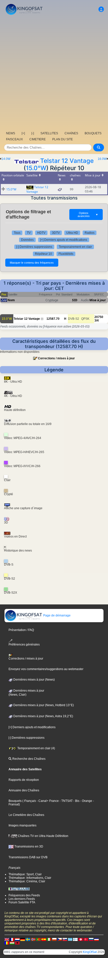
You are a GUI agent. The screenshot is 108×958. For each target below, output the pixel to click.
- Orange (85, 801)
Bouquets (15, 801)
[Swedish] (28, 939)
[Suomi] (75, 939)
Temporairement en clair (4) (36, 748)
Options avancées (88, 214)
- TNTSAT (66, 801)
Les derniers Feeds (22, 899)
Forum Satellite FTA (22, 902)
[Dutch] (17, 939)
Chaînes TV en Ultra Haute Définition (42, 836)
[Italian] (49, 939)
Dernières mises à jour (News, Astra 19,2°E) (43, 716)
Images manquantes (22, 825)
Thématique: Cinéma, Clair (27, 881)
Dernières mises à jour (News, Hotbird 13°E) (43, 705)
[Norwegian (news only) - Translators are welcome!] (33, 939)
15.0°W (36, 168)
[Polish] (54, 939)
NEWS (10, 133)
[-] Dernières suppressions (34, 247)
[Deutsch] (22, 939)
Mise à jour (97, 300)
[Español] (43, 939)
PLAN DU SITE (62, 139)
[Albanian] (17, 942)
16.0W (102, 159)
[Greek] (70, 939)
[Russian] (91, 939)
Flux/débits (66, 254)
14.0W (6, 159)
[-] (32, 133)
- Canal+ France (47, 801)
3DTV (56, 233)
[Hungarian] (12, 942)
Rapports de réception (24, 780)
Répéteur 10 (43, 254)
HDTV (41, 233)
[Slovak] (65, 939)
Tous (17, 233)
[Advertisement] (54, 73)
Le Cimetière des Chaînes (26, 815)
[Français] (12, 939)
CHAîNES (71, 133)
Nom (11, 300)
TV (29, 233)
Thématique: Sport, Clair (25, 874)
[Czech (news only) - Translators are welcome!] (59, 939)
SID (74, 300)
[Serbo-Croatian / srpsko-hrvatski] (96, 939)
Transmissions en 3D (28, 846)
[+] (23, 133)
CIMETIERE (37, 139)
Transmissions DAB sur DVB (28, 857)
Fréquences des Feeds (24, 895)
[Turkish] (86, 939)
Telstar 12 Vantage (67, 160)
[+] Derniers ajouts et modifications (63, 240)
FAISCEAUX (14, 139)
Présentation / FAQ (21, 630)
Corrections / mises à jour (56, 358)
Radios (89, 233)
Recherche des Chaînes (28, 759)
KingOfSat (90, 952)
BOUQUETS (93, 133)
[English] (7, 939)
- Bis (76, 801)
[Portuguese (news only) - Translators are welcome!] (38, 939)
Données (27, 240)
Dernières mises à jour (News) (34, 679)
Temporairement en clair (75, 247)
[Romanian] (7, 942)
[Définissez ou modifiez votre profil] (101, 9)
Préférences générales (24, 644)
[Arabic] (80, 939)
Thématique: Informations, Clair (30, 878)
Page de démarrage (56, 615)
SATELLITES (49, 133)
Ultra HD (72, 233)
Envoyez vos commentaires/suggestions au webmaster (46, 669)
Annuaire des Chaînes (24, 790)
